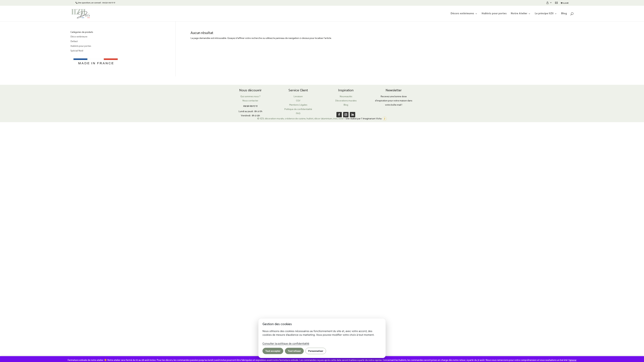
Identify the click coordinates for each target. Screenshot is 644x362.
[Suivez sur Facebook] (339, 114)
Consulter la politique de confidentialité (285, 343)
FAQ (298, 113)
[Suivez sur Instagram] (345, 114)
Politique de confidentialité (298, 109)
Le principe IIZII (544, 14)
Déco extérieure (78, 37)
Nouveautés (346, 97)
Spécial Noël (76, 51)
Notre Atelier (519, 14)
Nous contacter (250, 101)
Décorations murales (346, 101)
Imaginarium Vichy (372, 119)
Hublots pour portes (494, 14)
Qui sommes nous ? (250, 97)
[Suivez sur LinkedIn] (352, 114)
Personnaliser (315, 351)
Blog (564, 14)
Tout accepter (272, 351)
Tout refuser (294, 351)
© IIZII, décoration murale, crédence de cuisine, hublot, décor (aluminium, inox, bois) (300, 119)
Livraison (298, 97)
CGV (298, 101)
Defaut (74, 41)
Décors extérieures (462, 14)
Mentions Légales (298, 105)
